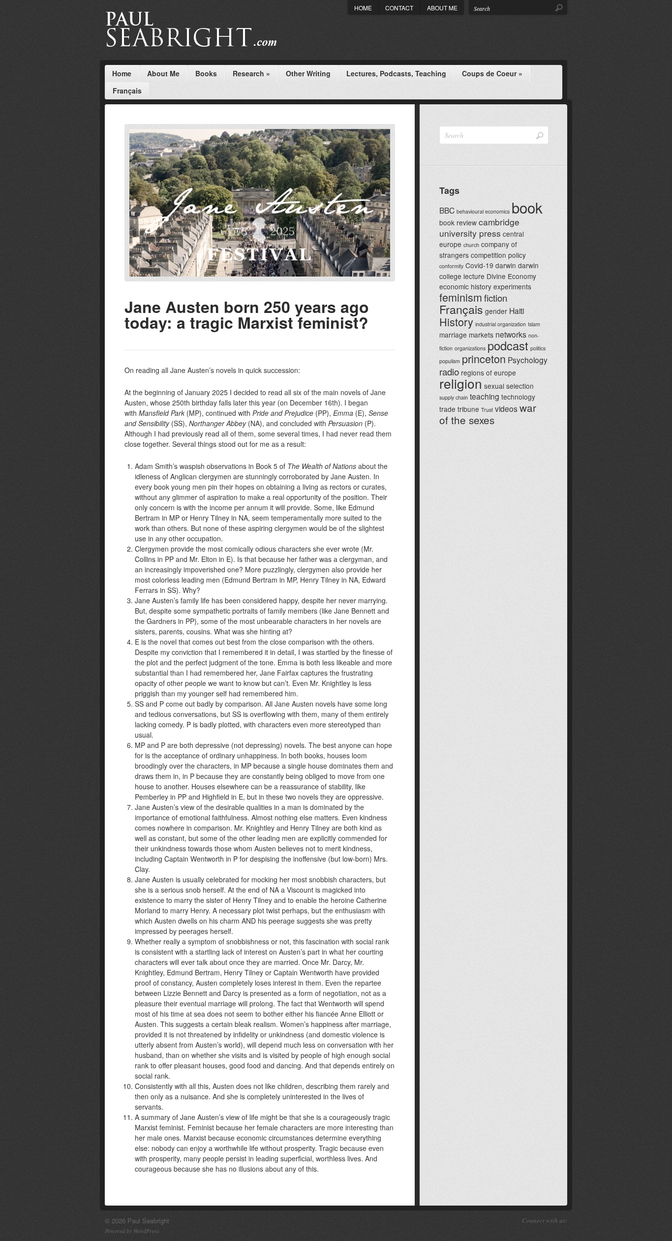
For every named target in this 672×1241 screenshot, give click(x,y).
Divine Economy (511, 276)
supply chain (453, 397)
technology (518, 397)
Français (127, 90)
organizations (470, 348)
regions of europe (488, 372)
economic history (465, 286)
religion (460, 383)
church (471, 244)
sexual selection (509, 386)
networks (510, 334)
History (456, 321)
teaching (484, 396)
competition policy (498, 255)
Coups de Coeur (492, 73)
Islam (534, 324)
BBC (447, 210)
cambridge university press (479, 227)
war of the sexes (487, 413)
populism (449, 361)
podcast (508, 345)
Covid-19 (479, 265)
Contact (399, 7)
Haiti (516, 310)
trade (447, 409)
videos (506, 408)
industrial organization (500, 324)
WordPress (146, 1231)
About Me (442, 7)
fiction (495, 297)
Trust (487, 409)
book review (458, 222)
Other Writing (308, 73)
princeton (484, 358)
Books (206, 73)
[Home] (209, 30)
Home (363, 7)
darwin (505, 265)
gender (496, 311)
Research (251, 73)
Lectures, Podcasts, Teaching (396, 73)
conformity (451, 266)
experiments (512, 286)
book (527, 207)
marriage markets (466, 335)
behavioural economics (483, 211)
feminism (460, 297)
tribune (468, 409)
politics (538, 348)
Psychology (528, 359)
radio (449, 371)
